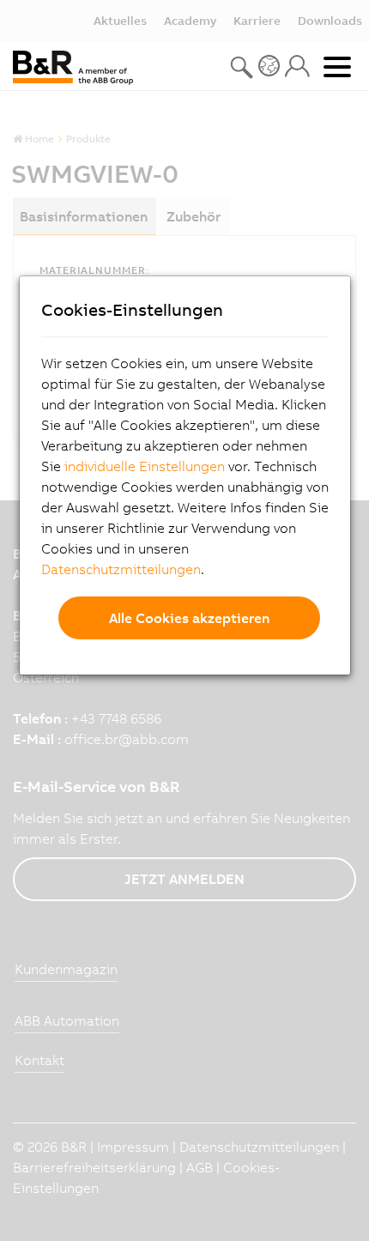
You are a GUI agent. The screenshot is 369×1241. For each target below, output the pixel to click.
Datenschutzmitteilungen (121, 569)
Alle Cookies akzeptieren (189, 618)
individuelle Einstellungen (144, 466)
